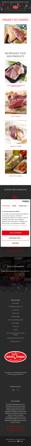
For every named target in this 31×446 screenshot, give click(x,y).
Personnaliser (14, 238)
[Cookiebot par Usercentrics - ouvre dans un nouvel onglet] (22, 201)
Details (16, 71)
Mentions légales (12, 441)
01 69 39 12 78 (15, 375)
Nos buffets (15, 310)
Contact (15, 329)
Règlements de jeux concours (15, 338)
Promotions (15, 313)
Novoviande (15, 303)
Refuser (15, 243)
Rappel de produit (15, 341)
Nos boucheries (15, 316)
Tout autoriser (15, 233)
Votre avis (15, 326)
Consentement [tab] (6, 205)
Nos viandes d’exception (15, 306)
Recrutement (15, 323)
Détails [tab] (14, 205)
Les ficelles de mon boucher (15, 320)
